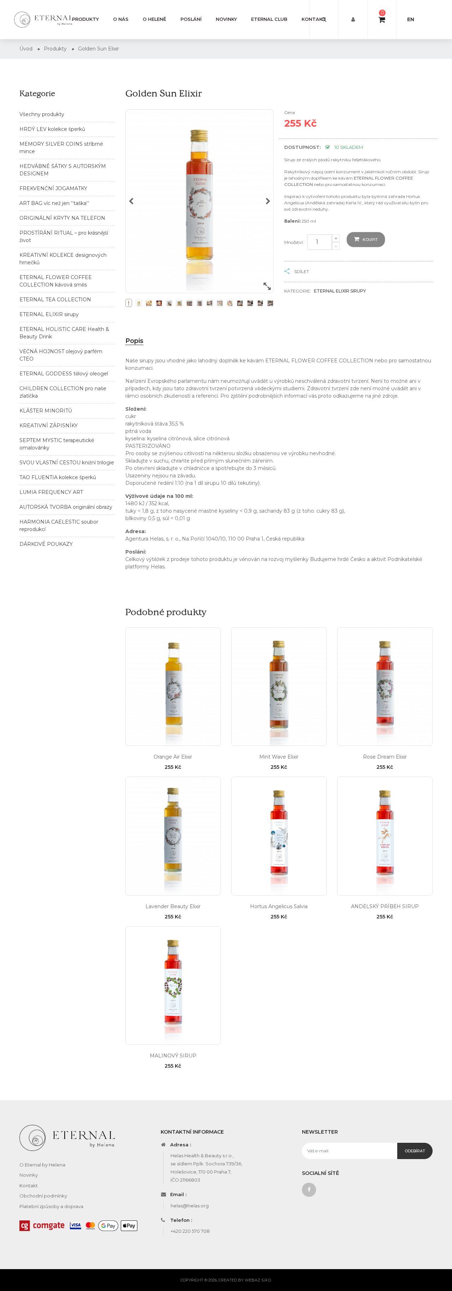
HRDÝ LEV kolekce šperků (52, 129)
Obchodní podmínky (43, 1196)
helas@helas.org (190, 1205)
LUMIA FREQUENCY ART (51, 492)
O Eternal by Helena (42, 1165)
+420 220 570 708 (190, 1231)
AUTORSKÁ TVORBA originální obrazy (65, 507)
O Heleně (154, 19)
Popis (134, 341)
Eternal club (269, 19)
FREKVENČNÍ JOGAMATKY (53, 188)
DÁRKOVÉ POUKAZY (46, 544)
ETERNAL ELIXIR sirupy (49, 314)
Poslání (191, 19)
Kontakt (314, 19)
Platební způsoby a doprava (51, 1206)
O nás (121, 19)
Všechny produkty (41, 114)
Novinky (226, 19)
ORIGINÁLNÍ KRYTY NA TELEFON (62, 218)
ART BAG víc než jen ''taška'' (54, 203)
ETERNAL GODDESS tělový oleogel (63, 373)
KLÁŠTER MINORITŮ (45, 411)
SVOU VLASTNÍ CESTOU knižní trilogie (66, 462)
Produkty (85, 19)
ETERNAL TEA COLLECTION (55, 299)
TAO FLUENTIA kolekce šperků (57, 477)
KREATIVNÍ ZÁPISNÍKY (48, 425)
